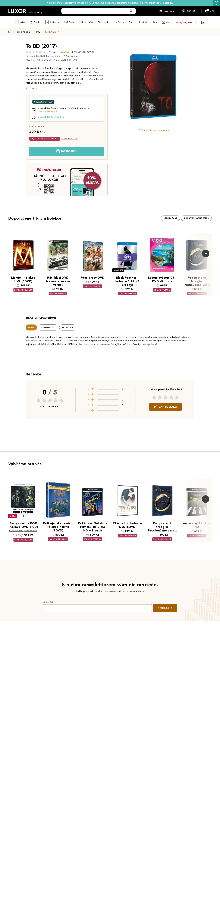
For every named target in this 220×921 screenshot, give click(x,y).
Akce (168, 22)
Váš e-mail (48, 601)
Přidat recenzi (165, 406)
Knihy (22, 22)
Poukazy (72, 22)
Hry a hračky (87, 22)
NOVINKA (118, 270)
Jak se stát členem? (70, 139)
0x (45, 52)
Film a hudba (104, 22)
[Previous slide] (119, 84)
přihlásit (165, 608)
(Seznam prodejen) (47, 111)
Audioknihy (55, 22)
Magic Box (64, 52)
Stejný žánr (170, 218)
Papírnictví (119, 22)
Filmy (37, 31)
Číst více (30, 88)
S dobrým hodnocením (196, 218)
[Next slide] (187, 84)
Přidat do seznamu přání (155, 130)
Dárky (131, 22)
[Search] (131, 10)
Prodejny (143, 22)
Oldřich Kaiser (16, 530)
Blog (155, 22)
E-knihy (37, 22)
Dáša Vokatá (30, 530)
